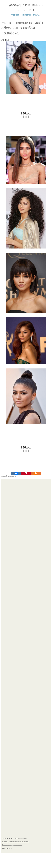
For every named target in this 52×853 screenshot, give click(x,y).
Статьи (36, 14)
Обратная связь (7, 848)
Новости (26, 14)
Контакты (5, 842)
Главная (15, 14)
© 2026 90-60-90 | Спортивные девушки (14, 838)
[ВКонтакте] (16, 473)
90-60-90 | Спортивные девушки (26, 7)
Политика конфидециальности (12, 845)
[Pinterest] (26, 473)
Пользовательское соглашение (19, 842)
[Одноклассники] (36, 473)
